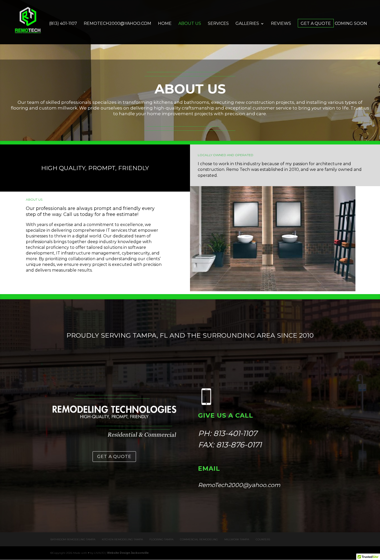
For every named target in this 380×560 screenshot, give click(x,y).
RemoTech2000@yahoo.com (239, 485)
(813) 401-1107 (63, 24)
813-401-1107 (235, 433)
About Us (189, 24)
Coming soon (351, 24)
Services (218, 24)
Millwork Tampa (236, 539)
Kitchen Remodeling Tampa (122, 539)
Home (165, 24)
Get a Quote (316, 24)
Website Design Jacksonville (128, 553)
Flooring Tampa (161, 539)
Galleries (247, 24)
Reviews (281, 24)
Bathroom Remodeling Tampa (72, 539)
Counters (263, 539)
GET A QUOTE (114, 456)
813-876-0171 (239, 444)
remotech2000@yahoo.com (117, 24)
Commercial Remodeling (199, 539)
